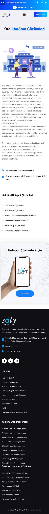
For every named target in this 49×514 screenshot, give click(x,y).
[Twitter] (46, 2)
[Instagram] (42, 2)
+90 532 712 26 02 (26, 7)
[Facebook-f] (37, 2)
